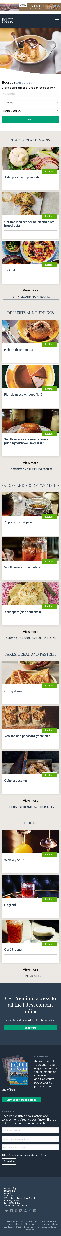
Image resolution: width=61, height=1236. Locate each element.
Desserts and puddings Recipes (31, 469)
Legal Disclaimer (13, 1203)
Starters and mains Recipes (31, 296)
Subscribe (30, 1027)
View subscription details (21, 1099)
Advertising (10, 1188)
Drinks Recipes (31, 975)
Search (30, 119)
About (7, 1193)
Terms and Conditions (15, 1205)
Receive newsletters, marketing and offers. (25, 1155)
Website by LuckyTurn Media (20, 1198)
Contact (8, 1195)
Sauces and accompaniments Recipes (31, 637)
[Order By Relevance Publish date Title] (30, 103)
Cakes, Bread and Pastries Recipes (31, 806)
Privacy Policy (11, 1200)
